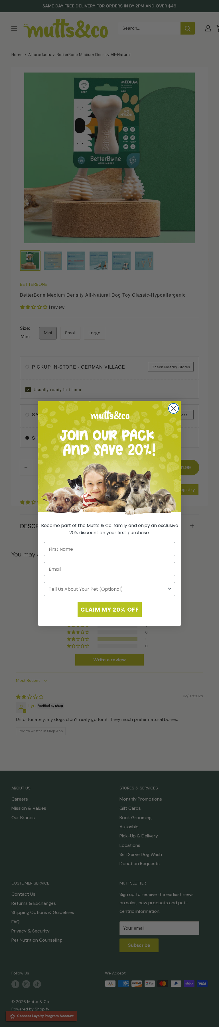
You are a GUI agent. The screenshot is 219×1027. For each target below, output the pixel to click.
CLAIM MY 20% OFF (109, 610)
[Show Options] (170, 589)
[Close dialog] (174, 408)
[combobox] (108, 589)
